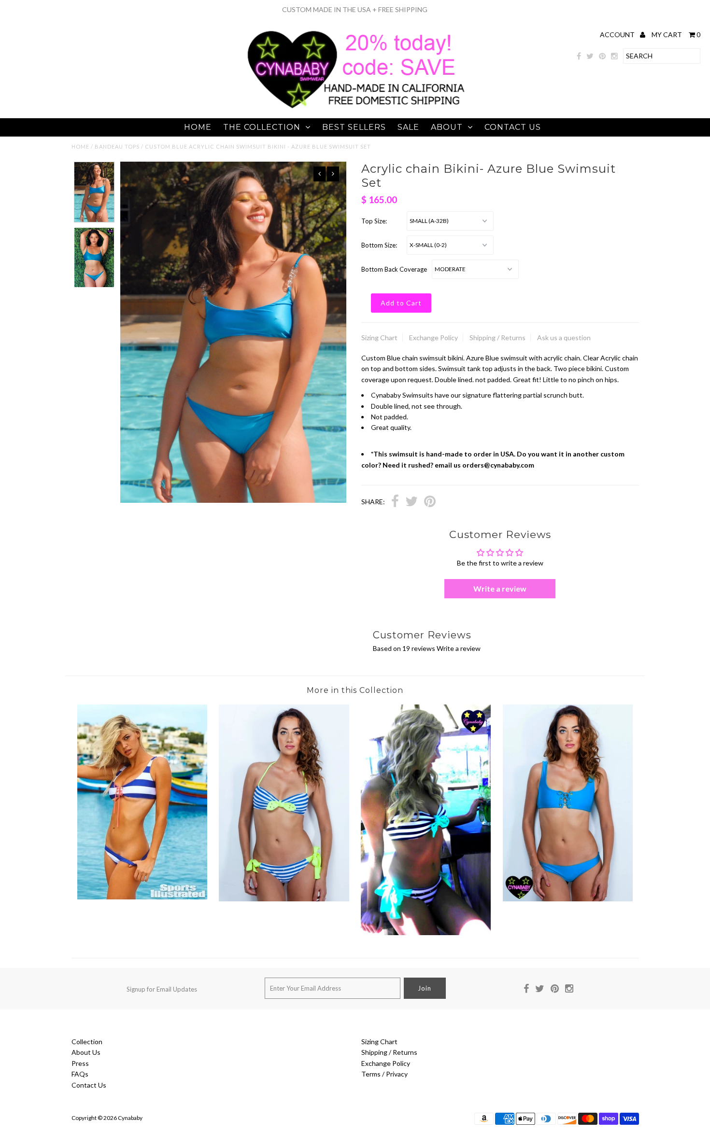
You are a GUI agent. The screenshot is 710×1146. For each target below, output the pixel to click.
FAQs (79, 1074)
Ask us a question (564, 337)
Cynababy (130, 1117)
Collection (86, 1041)
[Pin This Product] (430, 502)
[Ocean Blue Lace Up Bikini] (568, 899)
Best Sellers (354, 127)
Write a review (499, 588)
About (447, 127)
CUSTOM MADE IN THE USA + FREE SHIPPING (354, 9)
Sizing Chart (379, 337)
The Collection (261, 127)
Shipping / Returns (497, 337)
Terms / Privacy (384, 1074)
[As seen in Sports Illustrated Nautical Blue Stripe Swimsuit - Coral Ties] (142, 897)
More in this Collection (355, 690)
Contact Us (512, 127)
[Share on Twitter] (411, 502)
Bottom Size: (379, 245)
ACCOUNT (618, 34)
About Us (85, 1052)
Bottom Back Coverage (394, 269)
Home (198, 127)
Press (80, 1063)
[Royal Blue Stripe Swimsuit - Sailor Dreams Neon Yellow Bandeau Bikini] (284, 899)
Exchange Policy (433, 337)
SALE (408, 127)
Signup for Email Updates (162, 989)
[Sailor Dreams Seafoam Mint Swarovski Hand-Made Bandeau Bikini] (426, 932)
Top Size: (374, 221)
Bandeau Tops (117, 146)
